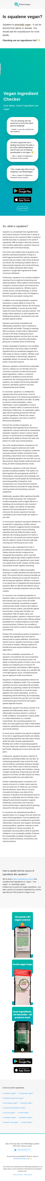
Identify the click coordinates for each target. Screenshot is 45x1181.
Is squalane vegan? (9, 1093)
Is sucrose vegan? (9, 1112)
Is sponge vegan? (26, 1103)
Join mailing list (23, 1150)
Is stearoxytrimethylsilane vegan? (14, 1108)
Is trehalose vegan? (9, 1117)
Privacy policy (28, 1174)
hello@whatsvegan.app (21, 1158)
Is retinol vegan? (23, 1112)
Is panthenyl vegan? (25, 1117)
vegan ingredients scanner (23, 879)
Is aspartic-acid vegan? (11, 1122)
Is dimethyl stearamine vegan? (13, 1098)
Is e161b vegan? (26, 1122)
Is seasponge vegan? (25, 1093)
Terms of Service (18, 1174)
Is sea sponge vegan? (10, 1103)
